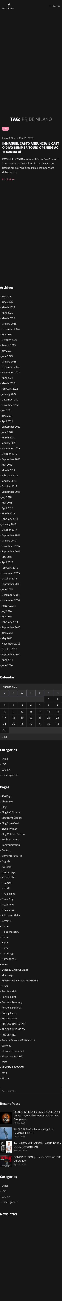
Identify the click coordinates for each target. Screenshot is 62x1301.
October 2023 (9, 340)
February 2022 (10, 388)
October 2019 (9, 453)
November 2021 (11, 405)
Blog (4, 807)
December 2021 (11, 399)
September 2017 (11, 535)
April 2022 (7, 378)
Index (5, 964)
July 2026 (7, 296)
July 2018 (7, 497)
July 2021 (7, 410)
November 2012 (11, 643)
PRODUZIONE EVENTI (14, 1024)
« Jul (4, 737)
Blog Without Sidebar (14, 834)
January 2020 (9, 443)
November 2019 (11, 448)
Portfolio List (9, 996)
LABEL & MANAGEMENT (15, 969)
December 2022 (11, 367)
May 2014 (7, 616)
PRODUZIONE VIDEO (13, 1029)
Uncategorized (10, 775)
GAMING (6, 921)
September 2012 (11, 654)
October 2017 (9, 529)
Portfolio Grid (9, 991)
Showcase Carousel (13, 1051)
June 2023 (7, 356)
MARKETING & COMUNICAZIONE (20, 980)
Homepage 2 (9, 958)
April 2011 (7, 660)
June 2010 (7, 665)
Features (7, 866)
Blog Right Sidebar (12, 817)
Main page (7, 975)
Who (4, 1072)
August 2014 (9, 605)
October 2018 (9, 486)
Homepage (8, 953)
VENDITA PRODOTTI (13, 1067)
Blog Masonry (11, 931)
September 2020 (11, 426)
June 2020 (7, 432)
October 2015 (9, 578)
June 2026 (7, 302)
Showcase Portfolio (12, 1056)
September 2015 (11, 584)
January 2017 (9, 540)
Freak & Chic (9, 877)
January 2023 (9, 361)
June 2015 (7, 589)
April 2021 (7, 421)
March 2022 (8, 383)
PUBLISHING (9, 1034)
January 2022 (9, 394)
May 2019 (7, 464)
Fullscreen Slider (11, 915)
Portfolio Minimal (11, 1007)
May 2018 (7, 502)
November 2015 (11, 573)
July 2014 (7, 611)
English (6, 861)
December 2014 (11, 594)
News (5, 986)
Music (6, 888)
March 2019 (8, 470)
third (4, 1062)
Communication (11, 845)
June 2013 (7, 632)
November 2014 (11, 600)
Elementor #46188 (12, 855)
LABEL (5, 759)
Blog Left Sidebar (11, 812)
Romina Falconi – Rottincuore (18, 1040)
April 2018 (7, 508)
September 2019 (11, 459)
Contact (6, 850)
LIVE (5, 128)
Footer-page (8, 872)
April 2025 (7, 312)
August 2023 (9, 345)
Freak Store (8, 910)
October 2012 (9, 649)
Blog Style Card (10, 823)
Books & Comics (11, 839)
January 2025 (9, 323)
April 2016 (7, 562)
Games (7, 883)
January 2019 (9, 481)
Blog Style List (9, 828)
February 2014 (10, 622)
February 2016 (10, 567)
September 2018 (11, 491)
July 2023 (7, 350)
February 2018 (10, 519)
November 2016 (11, 546)
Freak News (8, 904)
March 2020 (8, 437)
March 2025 (8, 318)
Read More (8, 179)
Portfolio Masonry (12, 1002)
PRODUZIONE (9, 1018)
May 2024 (7, 334)
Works (5, 1078)
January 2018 (9, 524)
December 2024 (11, 329)
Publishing (9, 893)
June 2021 (7, 415)
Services (6, 1045)
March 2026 (8, 307)
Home (5, 926)
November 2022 (11, 372)
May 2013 (7, 638)
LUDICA (6, 769)
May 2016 (7, 557)
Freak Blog (7, 899)
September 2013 (11, 627)
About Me (7, 801)
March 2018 (8, 513)
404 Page (7, 796)
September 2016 (11, 551)
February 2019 (10, 475)
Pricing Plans (9, 1013)
